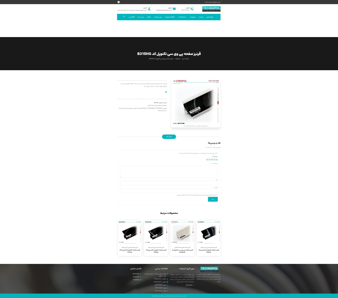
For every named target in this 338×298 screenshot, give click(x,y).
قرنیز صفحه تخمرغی (212, 247)
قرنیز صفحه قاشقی (152, 105)
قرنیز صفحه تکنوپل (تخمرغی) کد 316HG (156, 251)
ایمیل (216, 187)
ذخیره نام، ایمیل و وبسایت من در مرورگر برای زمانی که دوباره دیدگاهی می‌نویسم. (196, 195)
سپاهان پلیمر (129, 108)
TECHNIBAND (151, 108)
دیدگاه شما (214, 163)
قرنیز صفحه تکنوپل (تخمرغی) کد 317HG (129, 251)
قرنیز (124, 108)
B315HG (144, 108)
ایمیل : (170, 8)
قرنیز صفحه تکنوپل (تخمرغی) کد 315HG (208, 251)
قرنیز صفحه (160, 105)
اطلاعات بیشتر (217, 220)
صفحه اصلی (185, 58)
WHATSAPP (189, 285)
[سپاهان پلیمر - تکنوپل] (211, 9)
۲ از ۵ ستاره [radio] (214, 159)
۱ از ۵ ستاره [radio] (217, 159)
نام (216, 180)
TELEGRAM (136, 280)
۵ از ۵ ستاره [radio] (207, 159)
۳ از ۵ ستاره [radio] (212, 159)
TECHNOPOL (158, 108)
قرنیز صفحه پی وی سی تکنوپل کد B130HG (182, 251)
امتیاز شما (215, 156)
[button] (124, 17)
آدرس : (145, 8)
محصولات (177, 58)
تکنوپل (135, 108)
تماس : (188, 8)
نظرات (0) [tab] (169, 136)
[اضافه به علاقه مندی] (217, 225)
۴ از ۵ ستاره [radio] (210, 159)
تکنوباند (140, 108)
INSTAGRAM (135, 274)
